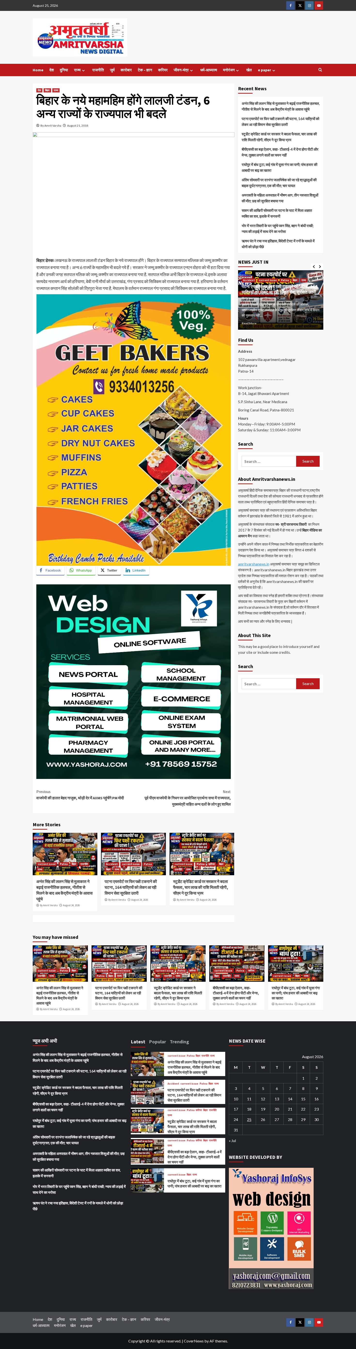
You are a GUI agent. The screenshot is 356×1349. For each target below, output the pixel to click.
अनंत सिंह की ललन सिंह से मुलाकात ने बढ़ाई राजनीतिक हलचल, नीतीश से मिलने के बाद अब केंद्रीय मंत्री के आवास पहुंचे (64, 890)
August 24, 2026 (71, 905)
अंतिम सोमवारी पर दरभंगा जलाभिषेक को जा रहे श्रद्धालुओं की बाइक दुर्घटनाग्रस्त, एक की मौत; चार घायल (279, 183)
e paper (264, 69)
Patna (64, 864)
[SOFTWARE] (133, 681)
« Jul (232, 1140)
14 (290, 1098)
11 (249, 1098)
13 (277, 1098)
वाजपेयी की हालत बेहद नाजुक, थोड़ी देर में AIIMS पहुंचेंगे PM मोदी (80, 794)
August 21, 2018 (77, 125)
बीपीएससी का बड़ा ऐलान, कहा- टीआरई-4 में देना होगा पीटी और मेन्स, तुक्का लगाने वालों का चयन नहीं (280, 152)
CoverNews (194, 1341)
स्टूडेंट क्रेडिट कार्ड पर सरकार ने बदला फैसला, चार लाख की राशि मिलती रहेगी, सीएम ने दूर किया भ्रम (200, 887)
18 (249, 1109)
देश (51, 69)
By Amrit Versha (49, 905)
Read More (249, 323)
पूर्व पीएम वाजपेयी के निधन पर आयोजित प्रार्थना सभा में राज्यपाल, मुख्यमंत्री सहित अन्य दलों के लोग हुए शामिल (188, 797)
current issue (47, 864)
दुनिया (64, 69)
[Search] (320, 70)
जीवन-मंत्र (181, 69)
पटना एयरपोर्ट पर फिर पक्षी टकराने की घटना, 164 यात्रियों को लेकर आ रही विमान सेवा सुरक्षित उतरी (131, 887)
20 (277, 1109)
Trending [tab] (179, 1041)
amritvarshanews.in (253, 564)
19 (263, 1109)
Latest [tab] (138, 1041)
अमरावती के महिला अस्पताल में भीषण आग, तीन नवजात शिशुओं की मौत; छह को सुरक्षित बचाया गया (280, 198)
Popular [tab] (157, 1041)
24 (236, 1119)
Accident (112, 864)
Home (38, 69)
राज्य (77, 69)
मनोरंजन (229, 69)
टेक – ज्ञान (145, 69)
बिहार (47, 90)
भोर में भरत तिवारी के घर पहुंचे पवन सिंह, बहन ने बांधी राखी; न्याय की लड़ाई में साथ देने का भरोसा (278, 228)
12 (263, 1098)
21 (290, 1109)
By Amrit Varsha (50, 125)
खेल (249, 69)
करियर (163, 69)
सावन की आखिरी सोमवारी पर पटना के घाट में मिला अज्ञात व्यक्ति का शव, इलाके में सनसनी (277, 213)
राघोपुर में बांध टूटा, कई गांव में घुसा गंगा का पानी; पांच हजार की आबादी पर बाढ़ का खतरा (279, 167)
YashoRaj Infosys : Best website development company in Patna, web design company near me (124, 580)
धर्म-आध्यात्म (208, 69)
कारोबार (126, 69)
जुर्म (112, 69)
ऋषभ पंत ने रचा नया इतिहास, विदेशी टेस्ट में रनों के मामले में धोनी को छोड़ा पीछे (278, 244)
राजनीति (98, 69)
